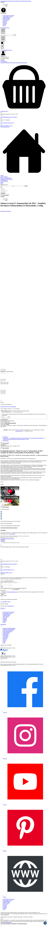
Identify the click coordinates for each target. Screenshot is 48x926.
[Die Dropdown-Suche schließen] (15, 35)
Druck (4, 25)
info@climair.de (19, 431)
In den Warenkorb (4, 419)
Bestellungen (24, 62)
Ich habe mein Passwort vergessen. (7, 538)
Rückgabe (5, 23)
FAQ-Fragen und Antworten (8, 15)
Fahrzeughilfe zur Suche (8, 16)
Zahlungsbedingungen (7, 631)
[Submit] (1, 583)
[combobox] (6, 35)
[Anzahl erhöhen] (9, 417)
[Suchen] (12, 35)
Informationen (3, 624)
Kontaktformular (10, 606)
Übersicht (2, 62)
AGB (32, 591)
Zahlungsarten (19, 62)
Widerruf (4, 22)
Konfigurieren (14, 923)
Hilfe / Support (6, 19)
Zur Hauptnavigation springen (25, 1)
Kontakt (4, 24)
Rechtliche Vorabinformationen (9, 628)
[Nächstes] (4, 370)
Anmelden (2, 60)
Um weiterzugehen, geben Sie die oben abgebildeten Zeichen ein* (13, 588)
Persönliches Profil (8, 62)
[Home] (24, 151)
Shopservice (2, 608)
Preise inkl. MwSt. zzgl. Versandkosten (8, 406)
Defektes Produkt (6, 18)
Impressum (5, 638)
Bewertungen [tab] (6, 440)
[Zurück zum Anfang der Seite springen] (1, 919)
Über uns (5, 639)
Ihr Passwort (3, 537)
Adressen (14, 62)
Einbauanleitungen (6, 17)
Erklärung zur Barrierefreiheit (9, 629)
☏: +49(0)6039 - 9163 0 (5, 601)
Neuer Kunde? (12, 533)
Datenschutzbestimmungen (12, 591)
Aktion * (2, 581)
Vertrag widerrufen (6, 910)
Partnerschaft (5, 635)
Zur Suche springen (15, 1)
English (6, 5)
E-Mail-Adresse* (4, 582)
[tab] (24, 439)
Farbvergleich (5, 636)
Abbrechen (2, 541)
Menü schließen (5, 58)
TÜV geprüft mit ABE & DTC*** (7, 122)
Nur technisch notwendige (5, 923)
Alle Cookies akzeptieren (22, 923)
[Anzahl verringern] (3, 417)
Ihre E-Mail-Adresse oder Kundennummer (9, 536)
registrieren (4, 61)
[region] (24, 306)
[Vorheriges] (1, 370)
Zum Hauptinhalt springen (5, 1)
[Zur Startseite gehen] (4, 27)
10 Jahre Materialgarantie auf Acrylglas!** (8, 117)
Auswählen (3, 193)
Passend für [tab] (5, 436)
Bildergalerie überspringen (5, 211)
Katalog (4, 640)
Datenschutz (5, 637)
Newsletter (5, 21)
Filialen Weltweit (6, 632)
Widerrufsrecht (6, 633)
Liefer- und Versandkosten (8, 630)
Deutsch (6, 4)
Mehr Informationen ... (7, 922)
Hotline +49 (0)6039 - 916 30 (6, 125)
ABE (4, 641)
